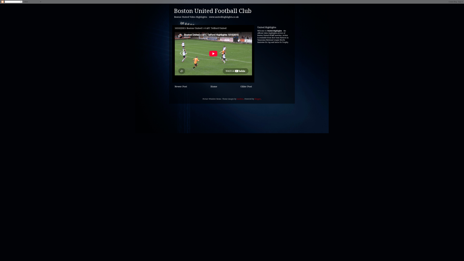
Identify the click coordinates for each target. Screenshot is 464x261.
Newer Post (181, 86)
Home (213, 86)
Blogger (258, 99)
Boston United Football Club (212, 10)
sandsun (240, 99)
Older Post (246, 86)
